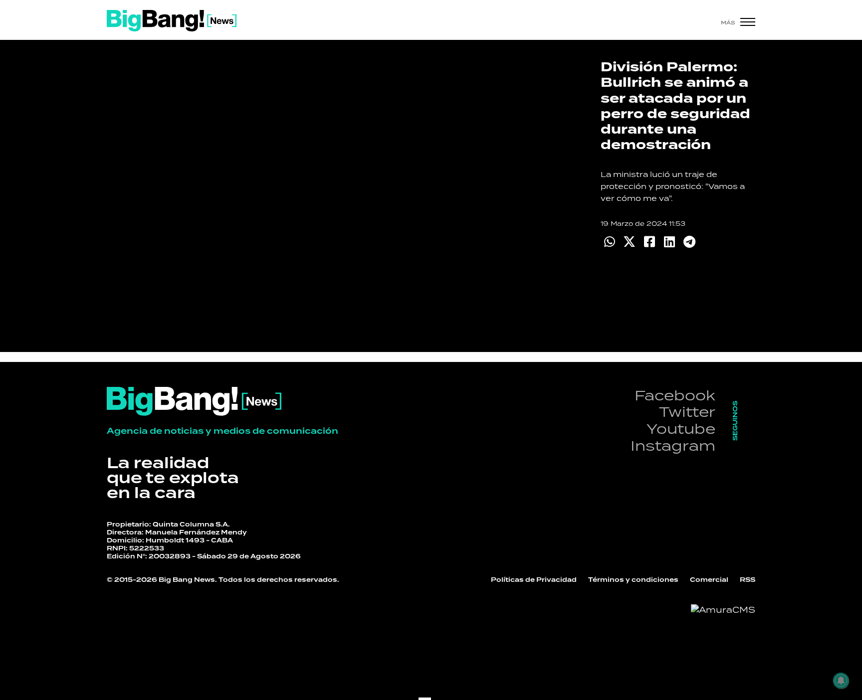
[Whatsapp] (609, 241)
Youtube (680, 428)
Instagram (673, 445)
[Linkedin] (669, 241)
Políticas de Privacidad (534, 580)
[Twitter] (629, 241)
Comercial (709, 580)
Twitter (687, 411)
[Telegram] (689, 241)
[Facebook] (649, 241)
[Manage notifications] (841, 681)
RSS (747, 580)
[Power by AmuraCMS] (723, 609)
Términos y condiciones (633, 580)
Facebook (675, 395)
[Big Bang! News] (171, 20)
